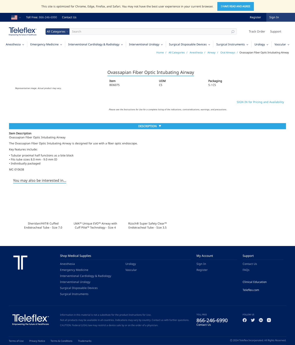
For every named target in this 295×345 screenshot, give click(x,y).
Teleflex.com (251, 290)
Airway (212, 52)
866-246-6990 (48, 17)
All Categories (177, 52)
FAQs (246, 270)
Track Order (257, 31)
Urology (259, 44)
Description (147, 126)
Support (275, 31)
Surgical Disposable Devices (188, 44)
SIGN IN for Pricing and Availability (260, 102)
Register (255, 17)
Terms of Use (16, 341)
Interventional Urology (144, 44)
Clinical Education (255, 282)
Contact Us (69, 17)
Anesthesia (13, 44)
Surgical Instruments (230, 44)
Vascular (280, 44)
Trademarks (85, 341)
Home (160, 52)
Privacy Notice (37, 341)
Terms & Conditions (61, 341)
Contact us (158, 320)
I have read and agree (235, 6)
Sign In (201, 264)
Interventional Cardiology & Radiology (93, 44)
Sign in (274, 17)
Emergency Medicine (44, 44)
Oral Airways (227, 52)
